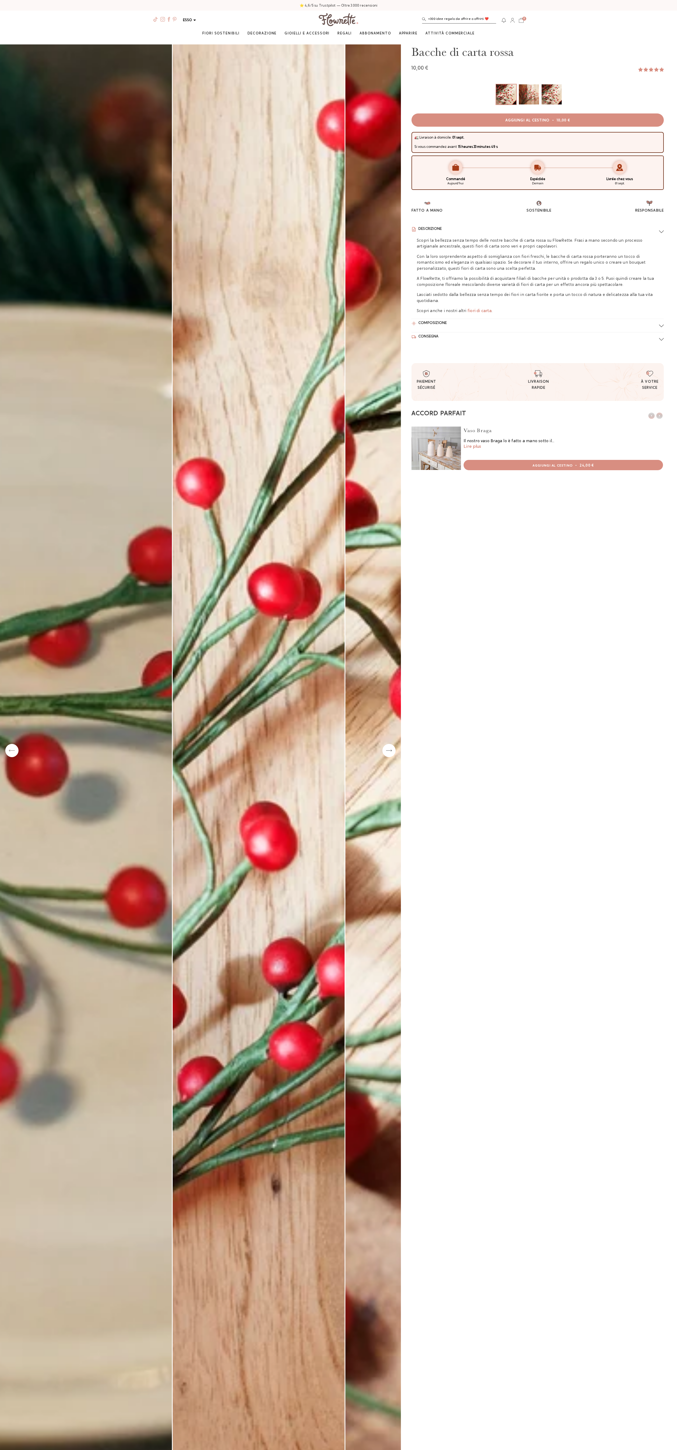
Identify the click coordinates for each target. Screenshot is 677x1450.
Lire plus (472, 447)
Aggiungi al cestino (537, 120)
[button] (459, 20)
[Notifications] (503, 20)
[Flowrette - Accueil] (338, 20)
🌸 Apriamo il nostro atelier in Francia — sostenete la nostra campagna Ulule (338, 5)
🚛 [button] (416, 137)
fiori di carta (480, 311)
